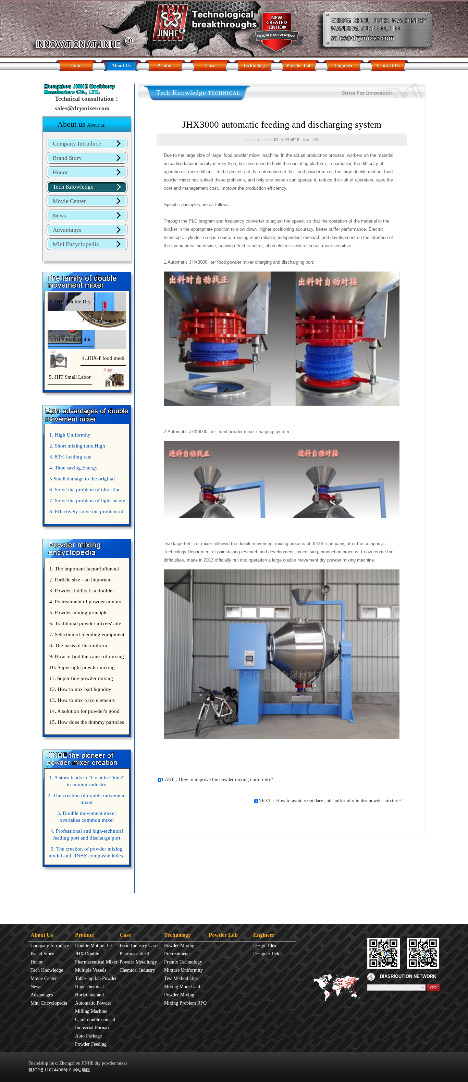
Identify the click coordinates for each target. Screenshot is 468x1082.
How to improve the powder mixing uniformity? (226, 779)
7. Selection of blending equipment (86, 634)
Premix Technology (183, 962)
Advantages (67, 230)
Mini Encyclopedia (76, 244)
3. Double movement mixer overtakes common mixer (86, 816)
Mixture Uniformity (183, 970)
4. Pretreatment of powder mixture (86, 601)
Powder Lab (299, 65)
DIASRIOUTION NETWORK (408, 976)
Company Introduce (77, 143)
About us (81, 124)
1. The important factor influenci (84, 568)
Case (210, 65)
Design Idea (264, 945)
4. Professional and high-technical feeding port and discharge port (86, 834)
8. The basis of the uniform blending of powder (77, 647)
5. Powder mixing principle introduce (78, 614)
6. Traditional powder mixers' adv (85, 623)
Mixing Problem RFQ (185, 1003)
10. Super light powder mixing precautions (81, 669)
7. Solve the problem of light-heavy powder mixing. (86, 502)
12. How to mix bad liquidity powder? (79, 691)
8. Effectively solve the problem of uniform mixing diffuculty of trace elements (86, 513)
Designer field (267, 953)
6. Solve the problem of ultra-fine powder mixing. (84, 491)
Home (76, 65)
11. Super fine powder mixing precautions (80, 680)
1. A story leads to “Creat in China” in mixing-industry (86, 781)
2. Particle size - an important (80, 579)
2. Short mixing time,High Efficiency (76, 447)
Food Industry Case (138, 945)
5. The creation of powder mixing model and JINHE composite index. (87, 852)
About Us (121, 65)
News (59, 215)
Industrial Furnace (92, 1027)
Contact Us (388, 65)
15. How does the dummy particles (86, 722)
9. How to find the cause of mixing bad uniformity (86, 658)
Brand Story (67, 158)
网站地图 (81, 1069)
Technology (254, 65)
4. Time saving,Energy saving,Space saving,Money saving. (86, 469)
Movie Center (69, 201)
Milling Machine (91, 1011)
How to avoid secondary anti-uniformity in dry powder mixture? (339, 800)
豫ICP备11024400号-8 (50, 1069)
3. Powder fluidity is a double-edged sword (81, 592)
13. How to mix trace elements (82, 700)
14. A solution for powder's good (84, 711)
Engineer (343, 65)
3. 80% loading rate (70, 457)
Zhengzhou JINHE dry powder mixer (93, 1063)
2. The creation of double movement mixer (87, 799)
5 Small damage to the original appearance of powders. (81, 480)
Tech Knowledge (73, 187)
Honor (60, 172)
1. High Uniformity (69, 435)
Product (165, 65)
